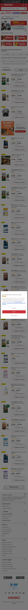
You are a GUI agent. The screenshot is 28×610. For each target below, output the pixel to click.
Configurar (14, 308)
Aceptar (14, 311)
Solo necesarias (14, 315)
